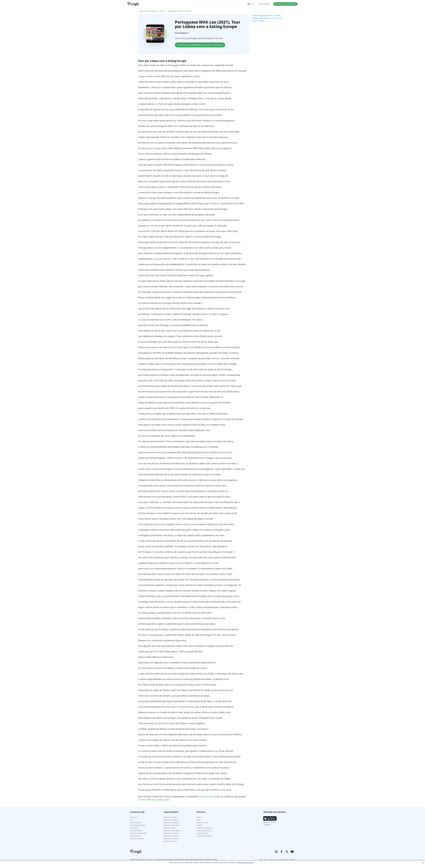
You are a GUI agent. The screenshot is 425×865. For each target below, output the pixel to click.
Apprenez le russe (170, 841)
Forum (199, 817)
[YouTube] (292, 851)
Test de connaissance (205, 828)
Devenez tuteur (202, 823)
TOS (261, 859)
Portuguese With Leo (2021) (179, 11)
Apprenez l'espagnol (171, 820)
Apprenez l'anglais (170, 817)
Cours (162, 11)
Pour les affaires (136, 830)
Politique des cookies (245, 862)
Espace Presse (202, 833)
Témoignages (135, 836)
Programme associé (204, 830)
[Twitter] (287, 851)
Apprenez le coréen (170, 838)
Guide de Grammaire (204, 836)
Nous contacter (135, 823)
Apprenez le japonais (171, 833)
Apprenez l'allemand (171, 825)
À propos (133, 817)
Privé (266, 859)
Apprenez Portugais (148, 11)
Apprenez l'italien (170, 828)
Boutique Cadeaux (137, 838)
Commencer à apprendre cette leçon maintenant (200, 45)
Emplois (200, 825)
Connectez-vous (264, 4)
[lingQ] (133, 4)
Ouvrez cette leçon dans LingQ (153, 799)
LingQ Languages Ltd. (148, 859)
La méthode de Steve (138, 825)
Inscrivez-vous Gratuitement (285, 4)
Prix (131, 820)
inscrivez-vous (207, 796)
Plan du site (273, 859)
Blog (198, 820)
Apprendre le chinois (171, 836)
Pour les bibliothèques (138, 833)
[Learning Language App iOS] (270, 818)
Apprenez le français (171, 823)
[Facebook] (281, 851)
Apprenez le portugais (171, 830)
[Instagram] (276, 851)
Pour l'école (134, 828)
